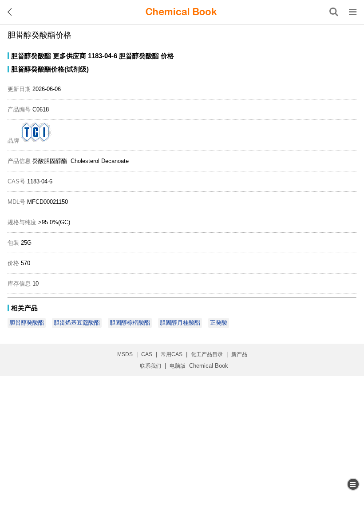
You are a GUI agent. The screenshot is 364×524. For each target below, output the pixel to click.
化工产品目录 (207, 354)
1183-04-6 (102, 56)
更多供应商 (69, 56)
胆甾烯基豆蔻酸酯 (77, 322)
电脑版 (178, 366)
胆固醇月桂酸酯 (180, 322)
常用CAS (171, 354)
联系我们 (150, 366)
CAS (146, 354)
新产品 (239, 354)
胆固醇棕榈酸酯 (130, 322)
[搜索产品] (333, 12)
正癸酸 (218, 322)
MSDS (125, 354)
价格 (167, 56)
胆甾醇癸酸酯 (31, 56)
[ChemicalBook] (181, 12)
